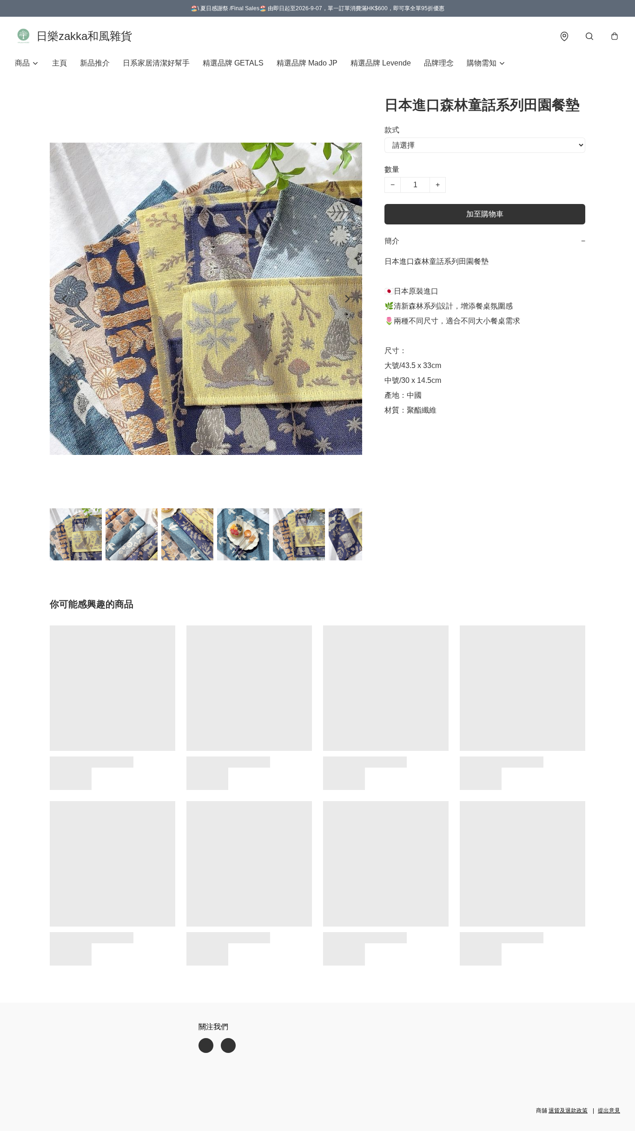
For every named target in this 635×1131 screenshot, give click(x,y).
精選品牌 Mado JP (307, 63)
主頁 (59, 63)
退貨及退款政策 (568, 1110)
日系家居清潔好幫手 (156, 63)
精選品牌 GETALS (233, 63)
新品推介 (95, 63)
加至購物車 (484, 214)
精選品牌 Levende (381, 63)
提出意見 (609, 1110)
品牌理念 (439, 63)
